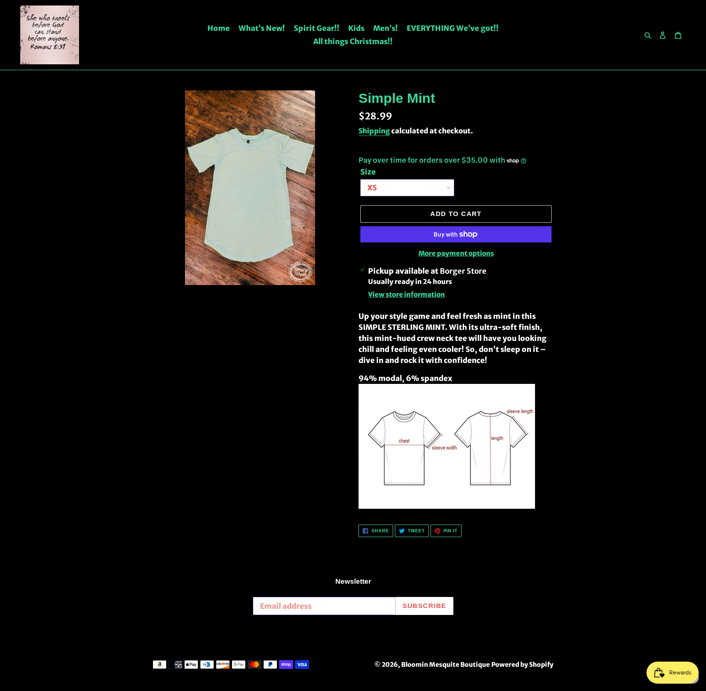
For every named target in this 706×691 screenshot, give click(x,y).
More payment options (456, 253)
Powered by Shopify (522, 665)
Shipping (374, 130)
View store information (406, 294)
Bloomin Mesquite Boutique (445, 665)
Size (368, 171)
